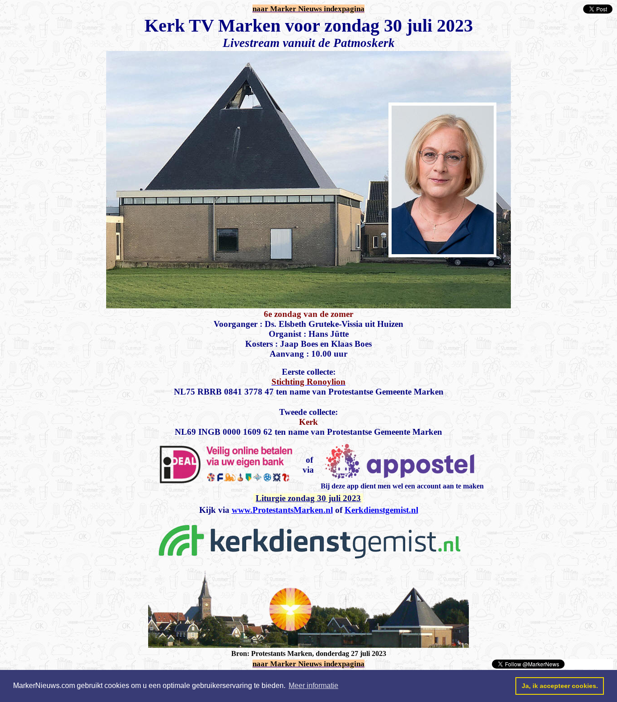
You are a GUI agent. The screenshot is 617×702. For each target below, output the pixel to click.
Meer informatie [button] (313, 685)
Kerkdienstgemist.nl (381, 510)
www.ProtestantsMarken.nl (282, 510)
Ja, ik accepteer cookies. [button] (560, 685)
